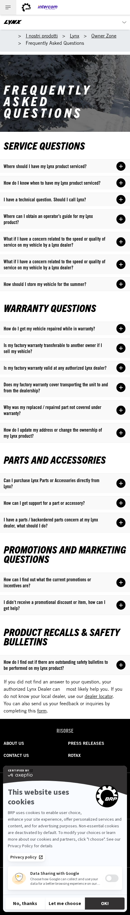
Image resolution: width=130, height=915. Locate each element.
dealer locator (98, 696)
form (42, 711)
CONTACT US (16, 755)
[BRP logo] (26, 7)
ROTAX (74, 755)
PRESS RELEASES (86, 743)
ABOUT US (14, 743)
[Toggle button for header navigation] (8, 7)
